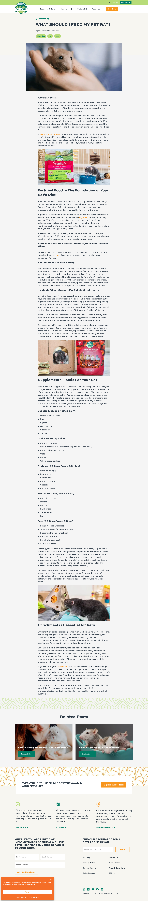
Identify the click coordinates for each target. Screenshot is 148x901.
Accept (27, 892)
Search (115, 3)
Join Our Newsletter (26, 872)
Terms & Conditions (117, 868)
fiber (58, 255)
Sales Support (89, 873)
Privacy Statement (33, 897)
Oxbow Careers (89, 868)
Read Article (26, 754)
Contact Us (113, 858)
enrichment (63, 667)
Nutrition (41, 36)
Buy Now (112, 9)
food (58, 36)
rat (50, 36)
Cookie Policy (20, 897)
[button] (51, 880)
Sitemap (86, 858)
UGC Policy (113, 873)
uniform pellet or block (49, 134)
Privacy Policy (89, 863)
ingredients (84, 217)
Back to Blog (44, 19)
